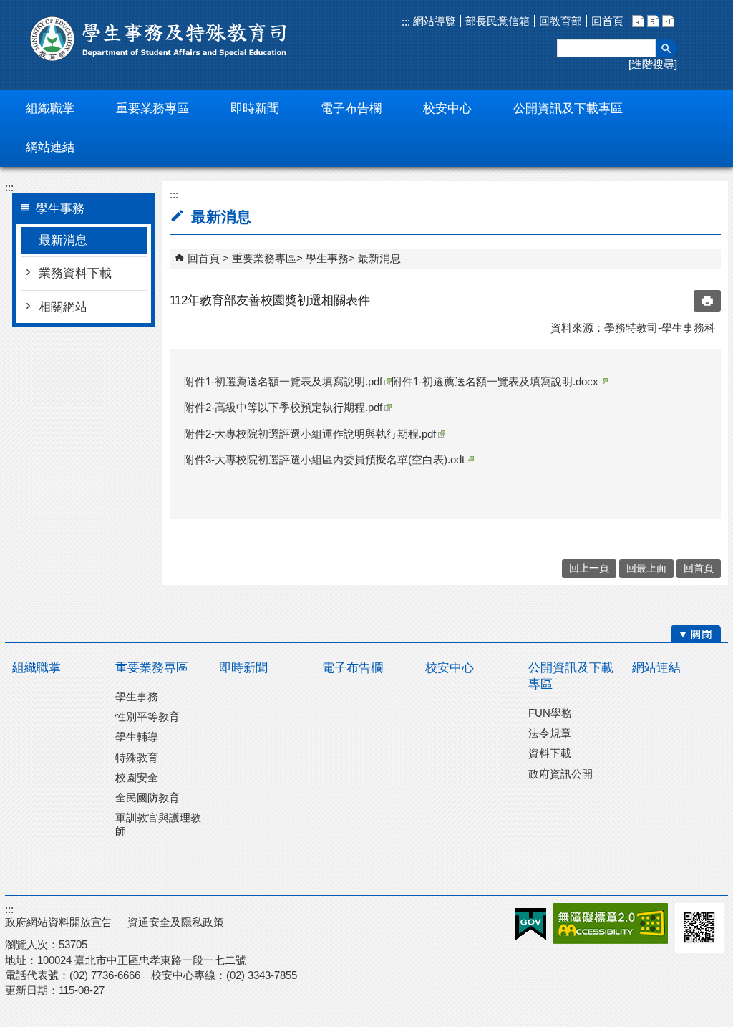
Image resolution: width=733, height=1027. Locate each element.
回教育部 (560, 21)
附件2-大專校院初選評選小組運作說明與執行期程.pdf (310, 434)
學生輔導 (136, 737)
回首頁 (607, 21)
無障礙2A (610, 923)
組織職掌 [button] (50, 108)
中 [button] (653, 21)
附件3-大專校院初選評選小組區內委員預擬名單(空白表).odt (324, 459)
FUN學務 (550, 713)
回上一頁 (589, 568)
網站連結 (656, 668)
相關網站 (63, 307)
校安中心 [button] (447, 108)
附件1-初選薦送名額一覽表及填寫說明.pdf (283, 381)
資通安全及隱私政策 (175, 922)
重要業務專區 (264, 258)
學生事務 (327, 258)
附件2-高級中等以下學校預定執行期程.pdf (283, 407)
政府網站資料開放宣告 (58, 922)
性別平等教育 (147, 716)
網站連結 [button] (50, 147)
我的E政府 (530, 924)
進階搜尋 (652, 64)
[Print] (707, 301)
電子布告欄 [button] (351, 108)
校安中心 (449, 668)
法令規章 (549, 733)
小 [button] (638, 21)
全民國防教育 (147, 797)
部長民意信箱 (497, 21)
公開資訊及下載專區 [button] (568, 108)
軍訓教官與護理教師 (158, 823)
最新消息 (63, 240)
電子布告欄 (352, 668)
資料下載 (549, 753)
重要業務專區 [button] (152, 108)
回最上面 (646, 568)
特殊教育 (136, 757)
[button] (666, 48)
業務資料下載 (75, 273)
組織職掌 (36, 668)
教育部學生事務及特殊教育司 (159, 39)
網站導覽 (433, 21)
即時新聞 (243, 668)
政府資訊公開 (560, 774)
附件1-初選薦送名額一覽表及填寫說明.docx (495, 381)
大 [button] (668, 21)
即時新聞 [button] (254, 108)
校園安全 (136, 777)
